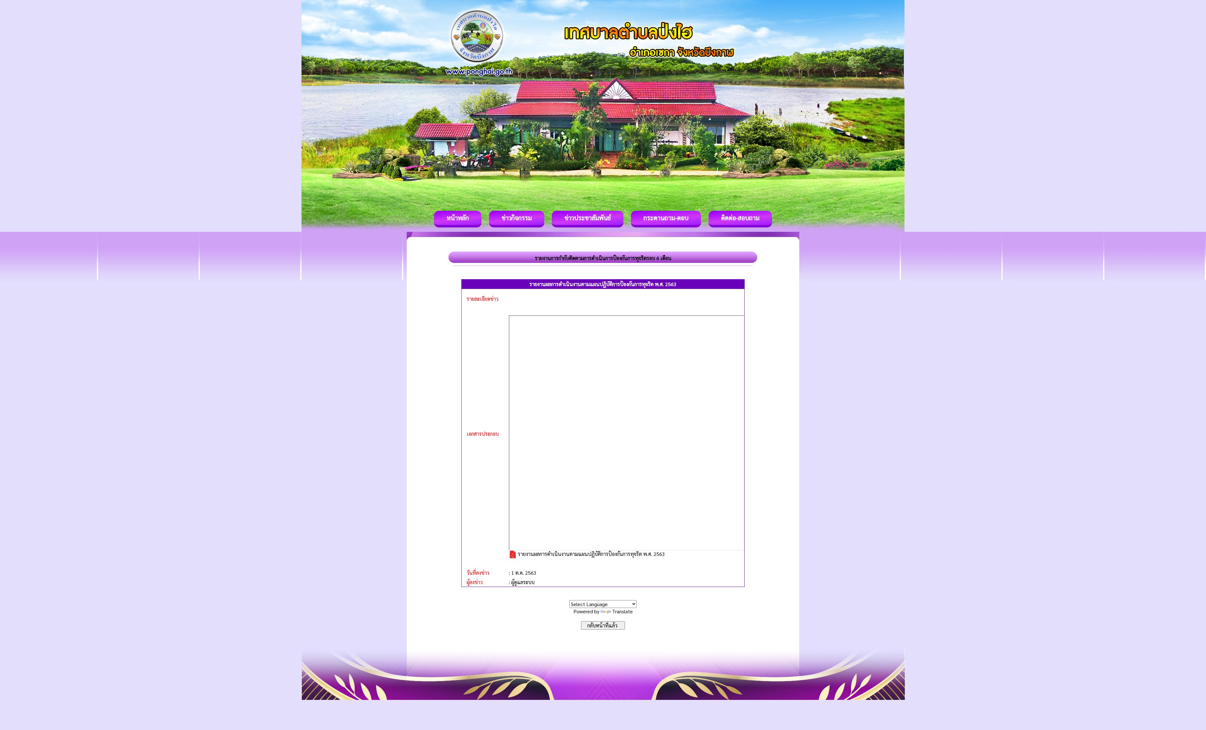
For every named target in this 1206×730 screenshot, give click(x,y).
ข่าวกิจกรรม (517, 218)
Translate (622, 611)
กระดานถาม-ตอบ (666, 218)
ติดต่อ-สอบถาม (740, 218)
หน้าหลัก (458, 218)
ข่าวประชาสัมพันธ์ (587, 218)
